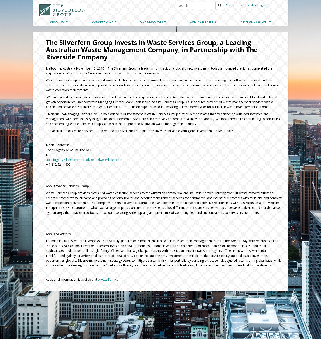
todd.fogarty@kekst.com (63, 160)
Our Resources (152, 21)
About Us (58, 21)
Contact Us (234, 5)
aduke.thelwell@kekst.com (104, 160)
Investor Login (255, 5)
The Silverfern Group (62, 10)
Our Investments (203, 21)
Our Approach (102, 21)
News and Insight (254, 21)
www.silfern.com (109, 279)
